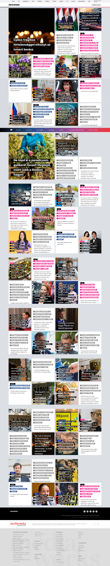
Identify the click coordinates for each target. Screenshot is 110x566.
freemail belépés (96, 5)
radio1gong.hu (81, 558)
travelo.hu (58, 547)
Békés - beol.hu (17, 538)
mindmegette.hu (60, 545)
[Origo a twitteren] (87, 511)
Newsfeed (40, 1)
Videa (33, 1)
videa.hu (80, 549)
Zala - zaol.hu (38, 535)
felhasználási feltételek (76, 515)
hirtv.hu (36, 547)
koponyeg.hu (81, 547)
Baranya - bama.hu (17, 536)
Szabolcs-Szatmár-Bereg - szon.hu (21, 559)
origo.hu (37, 549)
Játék (89, 1)
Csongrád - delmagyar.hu (19, 541)
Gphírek (61, 1)
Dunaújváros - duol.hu (18, 543)
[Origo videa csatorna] (93, 511)
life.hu (79, 535)
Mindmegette (26, 1)
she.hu (79, 537)
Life (19, 1)
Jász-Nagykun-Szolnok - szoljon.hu (21, 552)
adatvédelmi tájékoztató (66, 515)
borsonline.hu (59, 562)
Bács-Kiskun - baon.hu (18, 534)
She (67, 1)
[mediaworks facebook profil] (94, 524)
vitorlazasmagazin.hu (61, 550)
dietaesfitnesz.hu (60, 548)
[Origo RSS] (96, 511)
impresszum (91, 515)
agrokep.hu (37, 558)
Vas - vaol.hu (38, 532)
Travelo (54, 1)
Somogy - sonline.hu (18, 557)
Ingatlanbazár (81, 1)
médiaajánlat (97, 515)
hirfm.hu (80, 560)
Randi (73, 1)
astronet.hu (59, 534)
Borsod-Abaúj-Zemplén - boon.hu (21, 540)
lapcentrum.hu (81, 550)
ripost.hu (80, 532)
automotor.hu (59, 536)
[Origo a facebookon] (84, 511)
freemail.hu (81, 545)
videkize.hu (59, 552)
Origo (13, 1)
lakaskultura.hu (60, 538)
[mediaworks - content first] (18, 524)
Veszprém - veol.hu (39, 534)
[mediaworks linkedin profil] (98, 524)
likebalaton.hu (59, 541)
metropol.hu (81, 534)
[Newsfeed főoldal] (14, 511)
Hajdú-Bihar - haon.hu (18, 548)
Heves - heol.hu (17, 550)
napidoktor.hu (59, 543)
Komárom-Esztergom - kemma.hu (21, 554)
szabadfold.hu (38, 545)
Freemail (47, 1)
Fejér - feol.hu (16, 545)
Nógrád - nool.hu (17, 556)
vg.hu (36, 556)
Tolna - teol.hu (16, 561)
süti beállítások (85, 515)
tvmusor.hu (59, 554)
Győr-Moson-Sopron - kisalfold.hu (21, 547)
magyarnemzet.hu (39, 543)
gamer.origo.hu (60, 540)
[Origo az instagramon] (90, 511)
